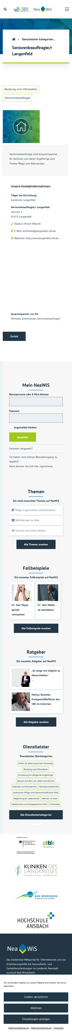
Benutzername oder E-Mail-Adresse (29, 394)
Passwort (14, 411)
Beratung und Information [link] (20, 89)
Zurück (14, 336)
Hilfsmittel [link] (55, 804)
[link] (33, 9)
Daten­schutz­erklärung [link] (18, 1028)
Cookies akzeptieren (36, 997)
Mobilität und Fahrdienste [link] (24, 786)
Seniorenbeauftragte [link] (17, 98)
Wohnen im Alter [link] (50, 798)
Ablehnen (36, 1008)
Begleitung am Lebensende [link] (26, 798)
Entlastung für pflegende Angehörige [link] (35, 775)
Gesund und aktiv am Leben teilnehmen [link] (35, 780)
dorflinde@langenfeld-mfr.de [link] (39, 231)
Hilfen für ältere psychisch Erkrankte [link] (35, 763)
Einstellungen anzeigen (36, 1019)
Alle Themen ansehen (36, 544)
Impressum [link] (59, 1028)
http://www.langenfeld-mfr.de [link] (42, 238)
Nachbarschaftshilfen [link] (49, 786)
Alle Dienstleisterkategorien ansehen (36, 816)
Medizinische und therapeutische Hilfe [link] (29, 804)
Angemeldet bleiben (25, 427)
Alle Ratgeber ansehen (36, 722)
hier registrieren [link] (43, 466)
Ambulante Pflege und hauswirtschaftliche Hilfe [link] (35, 792)
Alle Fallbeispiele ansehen (36, 628)
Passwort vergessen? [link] (20, 448)
